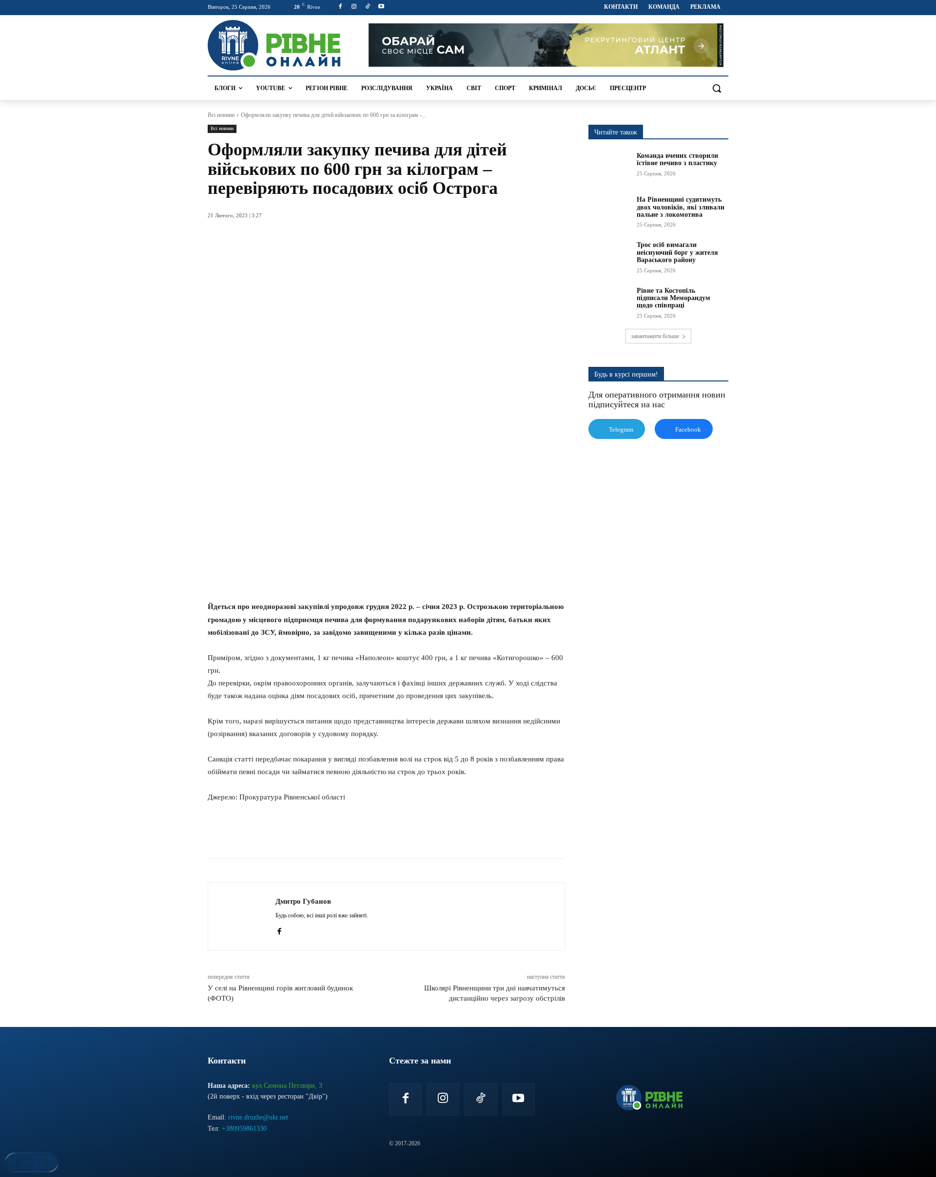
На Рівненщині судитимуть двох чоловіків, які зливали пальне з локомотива (680, 207)
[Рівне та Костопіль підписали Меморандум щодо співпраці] (609, 301)
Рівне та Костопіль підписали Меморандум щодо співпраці (673, 298)
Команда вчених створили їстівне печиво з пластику (677, 159)
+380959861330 (244, 1128)
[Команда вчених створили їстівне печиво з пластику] (609, 166)
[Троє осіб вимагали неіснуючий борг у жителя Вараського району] (609, 255)
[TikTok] (367, 7)
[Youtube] (381, 7)
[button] (716, 88)
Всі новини (221, 115)
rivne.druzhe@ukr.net (258, 1117)
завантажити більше (655, 336)
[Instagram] (354, 7)
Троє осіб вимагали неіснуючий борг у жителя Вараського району (677, 252)
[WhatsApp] (329, 834)
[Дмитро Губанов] (241, 916)
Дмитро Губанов (303, 901)
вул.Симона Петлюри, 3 (287, 1085)
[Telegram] (352, 834)
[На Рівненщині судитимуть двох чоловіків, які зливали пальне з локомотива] (609, 210)
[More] (397, 834)
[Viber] (374, 834)
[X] (307, 834)
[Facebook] (340, 7)
